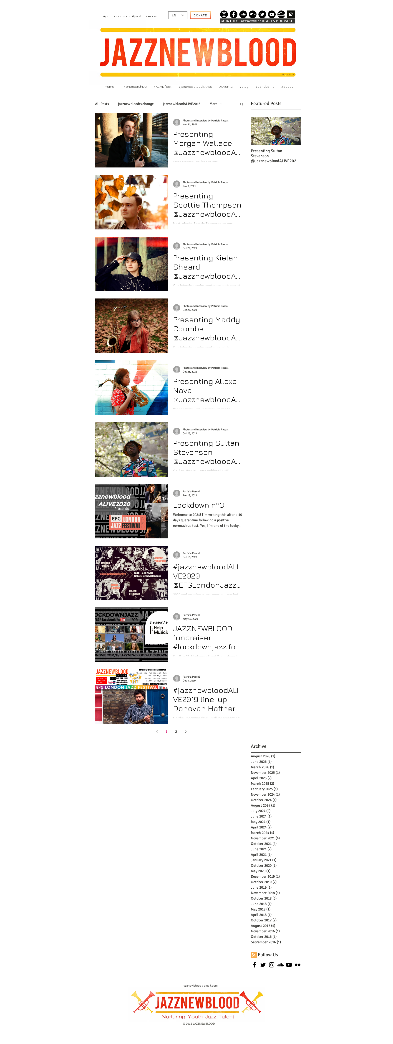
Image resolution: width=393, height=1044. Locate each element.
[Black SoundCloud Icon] (280, 964)
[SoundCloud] (243, 14)
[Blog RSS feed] (254, 955)
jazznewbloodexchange (136, 104)
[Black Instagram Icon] (271, 964)
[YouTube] (272, 14)
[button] (241, 104)
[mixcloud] (281, 14)
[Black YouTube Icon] (288, 964)
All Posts (102, 104)
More (213, 104)
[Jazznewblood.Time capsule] (224, 14)
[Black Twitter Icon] (263, 964)
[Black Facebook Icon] (254, 964)
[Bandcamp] (253, 14)
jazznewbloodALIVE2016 (181, 104)
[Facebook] (233, 14)
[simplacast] (291, 14)
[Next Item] (294, 130)
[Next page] (185, 732)
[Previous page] (157, 732)
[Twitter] (262, 14)
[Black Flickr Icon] (297, 964)
